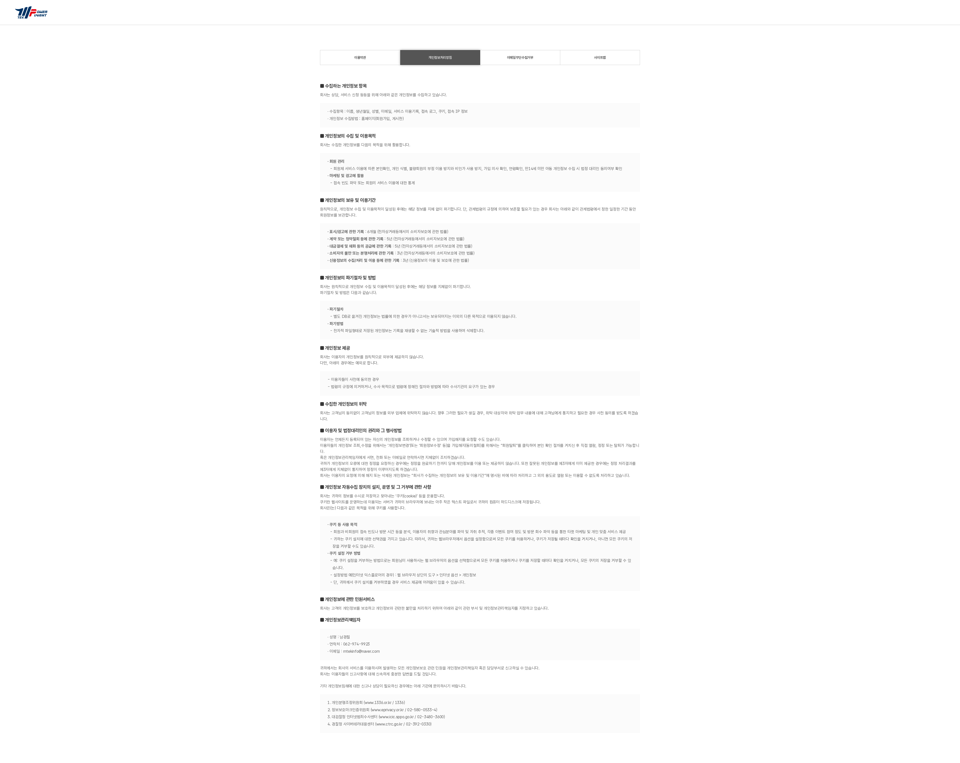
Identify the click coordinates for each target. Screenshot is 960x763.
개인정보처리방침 (440, 58)
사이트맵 (600, 58)
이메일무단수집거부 (520, 58)
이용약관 (360, 58)
